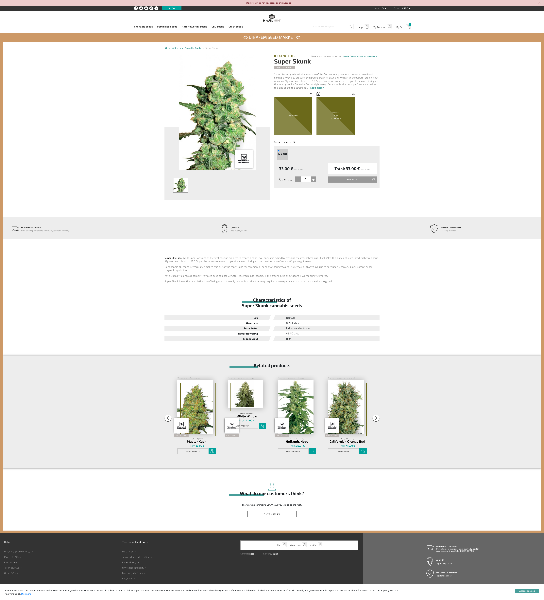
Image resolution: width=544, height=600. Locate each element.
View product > (193, 451)
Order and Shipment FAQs (17, 551)
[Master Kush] (195, 407)
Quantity (286, 179)
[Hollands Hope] (296, 407)
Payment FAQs (11, 556)
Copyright (127, 578)
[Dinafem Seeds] (272, 18)
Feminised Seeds (167, 26)
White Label (284, 67)
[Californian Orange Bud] (346, 407)
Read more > (317, 87)
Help (360, 27)
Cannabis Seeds (143, 26)
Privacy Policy (129, 562)
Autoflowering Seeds (194, 26)
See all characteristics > (286, 141)
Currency (397, 8)
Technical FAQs (11, 567)
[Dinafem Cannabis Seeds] (165, 48)
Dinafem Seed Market (272, 37)
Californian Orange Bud (347, 441)
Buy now (352, 179)
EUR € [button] (405, 8)
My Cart (400, 27)
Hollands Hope (297, 441)
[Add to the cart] (212, 451)
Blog (172, 8)
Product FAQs (11, 562)
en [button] (383, 8)
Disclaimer (127, 551)
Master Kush (196, 441)
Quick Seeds (236, 26)
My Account (379, 27)
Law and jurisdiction (132, 573)
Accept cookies (527, 590)
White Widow (247, 416)
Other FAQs (10, 573)
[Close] (539, 3)
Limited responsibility (133, 567)
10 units (282, 153)
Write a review (272, 514)
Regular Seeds (284, 55)
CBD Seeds (218, 26)
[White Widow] (245, 394)
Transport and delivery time (136, 556)
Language (376, 8)
